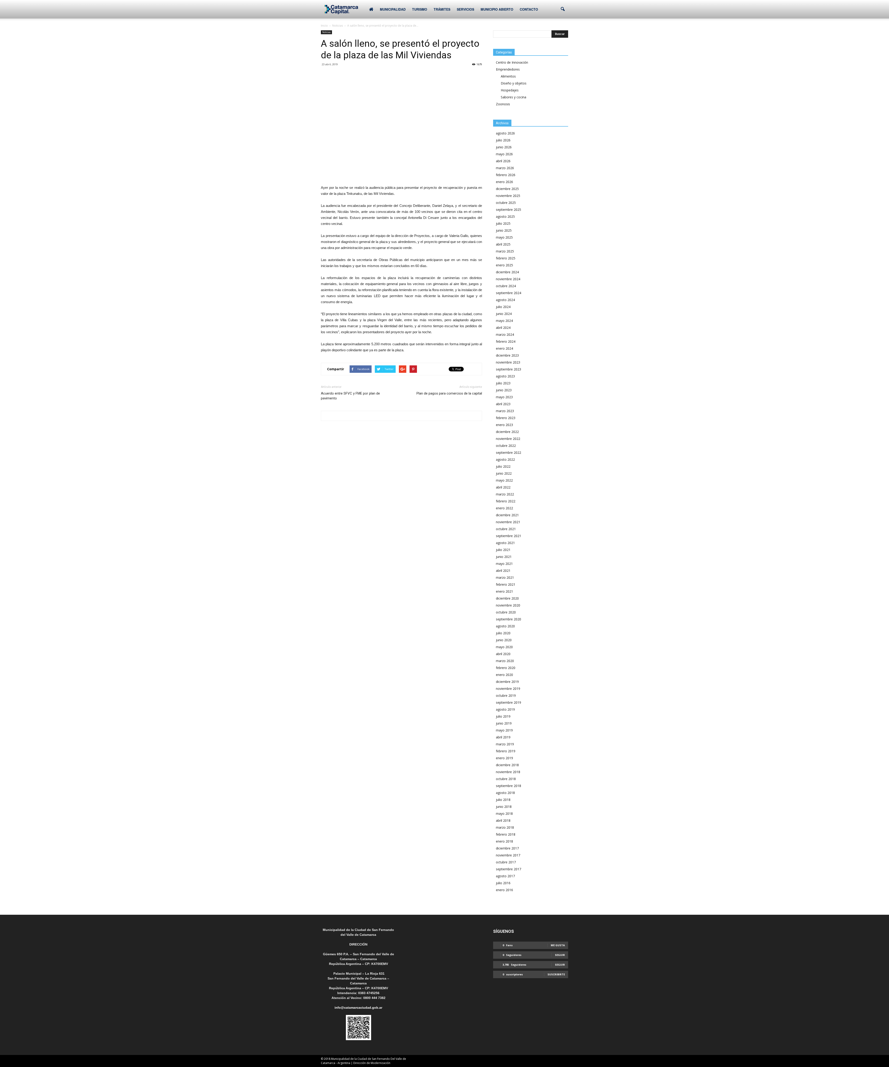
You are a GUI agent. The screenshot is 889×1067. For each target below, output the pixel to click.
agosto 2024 (505, 300)
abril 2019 (503, 737)
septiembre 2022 (508, 452)
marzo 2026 (505, 168)
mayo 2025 (504, 237)
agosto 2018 (505, 792)
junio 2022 (504, 473)
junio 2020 (504, 640)
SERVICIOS (465, 9)
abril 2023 (503, 404)
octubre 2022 (506, 445)
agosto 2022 (505, 459)
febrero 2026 (505, 175)
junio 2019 (504, 723)
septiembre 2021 (508, 536)
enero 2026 (504, 182)
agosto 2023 (505, 376)
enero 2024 (504, 348)
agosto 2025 (505, 216)
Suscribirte (556, 974)
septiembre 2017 (508, 869)
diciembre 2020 (507, 598)
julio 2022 (503, 466)
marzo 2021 (505, 577)
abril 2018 (503, 820)
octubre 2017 (506, 862)
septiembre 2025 (508, 209)
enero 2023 (504, 425)
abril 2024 (503, 327)
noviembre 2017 (508, 855)
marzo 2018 (505, 827)
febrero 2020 (505, 668)
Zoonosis (503, 104)
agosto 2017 (505, 876)
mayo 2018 (504, 813)
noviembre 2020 (508, 605)
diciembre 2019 (507, 681)
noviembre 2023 (508, 362)
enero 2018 (504, 841)
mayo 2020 (504, 647)
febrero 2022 (505, 501)
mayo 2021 (504, 563)
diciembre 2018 (507, 765)
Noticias (326, 32)
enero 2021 (504, 591)
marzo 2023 (505, 411)
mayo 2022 (504, 480)
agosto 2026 (505, 133)
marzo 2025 (505, 251)
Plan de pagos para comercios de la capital (449, 393)
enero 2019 (504, 758)
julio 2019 (503, 716)
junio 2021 (504, 556)
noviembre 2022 (508, 438)
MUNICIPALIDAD (393, 9)
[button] (562, 9)
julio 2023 (503, 383)
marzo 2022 (505, 494)
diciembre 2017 (507, 848)
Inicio (324, 26)
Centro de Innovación (512, 62)
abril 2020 (503, 654)
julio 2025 (503, 223)
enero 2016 (504, 890)
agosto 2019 (505, 709)
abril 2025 (503, 244)
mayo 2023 (504, 397)
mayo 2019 (504, 730)
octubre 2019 (506, 695)
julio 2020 (503, 633)
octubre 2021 (506, 529)
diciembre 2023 (507, 355)
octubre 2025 (506, 202)
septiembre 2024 (508, 293)
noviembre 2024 (508, 279)
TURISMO (419, 9)
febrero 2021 (505, 584)
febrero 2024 (505, 341)
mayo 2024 (504, 320)
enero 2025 (504, 265)
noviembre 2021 (508, 522)
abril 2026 (503, 161)
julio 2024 (503, 307)
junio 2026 (504, 147)
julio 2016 (503, 883)
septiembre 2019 (508, 702)
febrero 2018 (505, 834)
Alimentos (508, 76)
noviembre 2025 (508, 195)
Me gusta (558, 945)
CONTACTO (529, 9)
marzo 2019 (505, 744)
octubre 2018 (506, 779)
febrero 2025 (505, 258)
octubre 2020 (506, 612)
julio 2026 (503, 140)
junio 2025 (504, 230)
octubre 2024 (506, 286)
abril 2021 (503, 570)
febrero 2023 (505, 418)
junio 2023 (504, 390)
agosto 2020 (505, 626)
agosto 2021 (505, 543)
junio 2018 (504, 806)
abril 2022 (503, 487)
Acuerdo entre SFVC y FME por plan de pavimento (350, 395)
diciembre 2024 (507, 272)
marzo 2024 (505, 334)
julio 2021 (503, 549)
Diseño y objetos (513, 83)
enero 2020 (504, 674)
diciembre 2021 (507, 515)
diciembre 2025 (507, 189)
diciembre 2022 (507, 431)
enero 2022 (504, 508)
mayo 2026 (504, 154)
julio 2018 (503, 799)
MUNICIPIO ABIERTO (497, 9)
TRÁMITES (442, 9)
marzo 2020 (505, 661)
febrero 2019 (505, 751)
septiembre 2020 (508, 619)
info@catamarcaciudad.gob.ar (358, 1007)
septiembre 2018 (508, 786)
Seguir (560, 955)
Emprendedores (508, 69)
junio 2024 (504, 313)
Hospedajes (510, 90)
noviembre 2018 (508, 772)
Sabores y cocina (513, 97)
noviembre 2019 (508, 688)
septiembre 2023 (508, 369)
